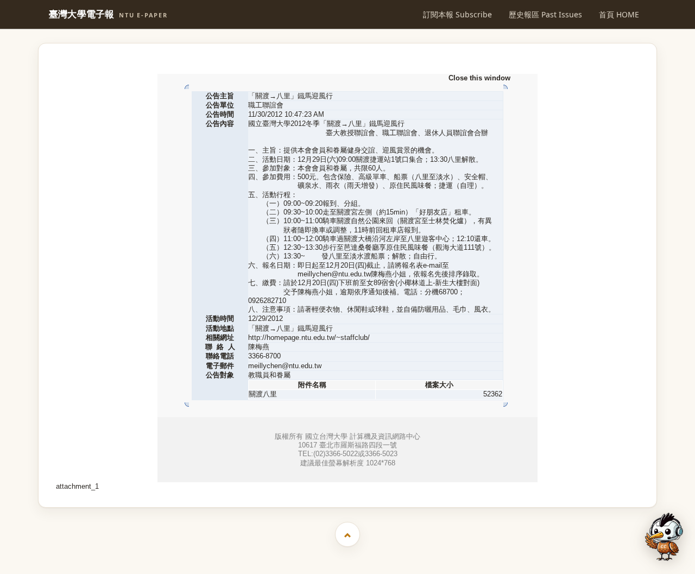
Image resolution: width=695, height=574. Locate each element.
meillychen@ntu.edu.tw (284, 366)
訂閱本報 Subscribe (457, 14)
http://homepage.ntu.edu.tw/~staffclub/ (309, 337)
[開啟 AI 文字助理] (664, 537)
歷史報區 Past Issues (545, 14)
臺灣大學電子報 (108, 14)
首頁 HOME (619, 14)
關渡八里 (263, 394)
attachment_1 (77, 486)
